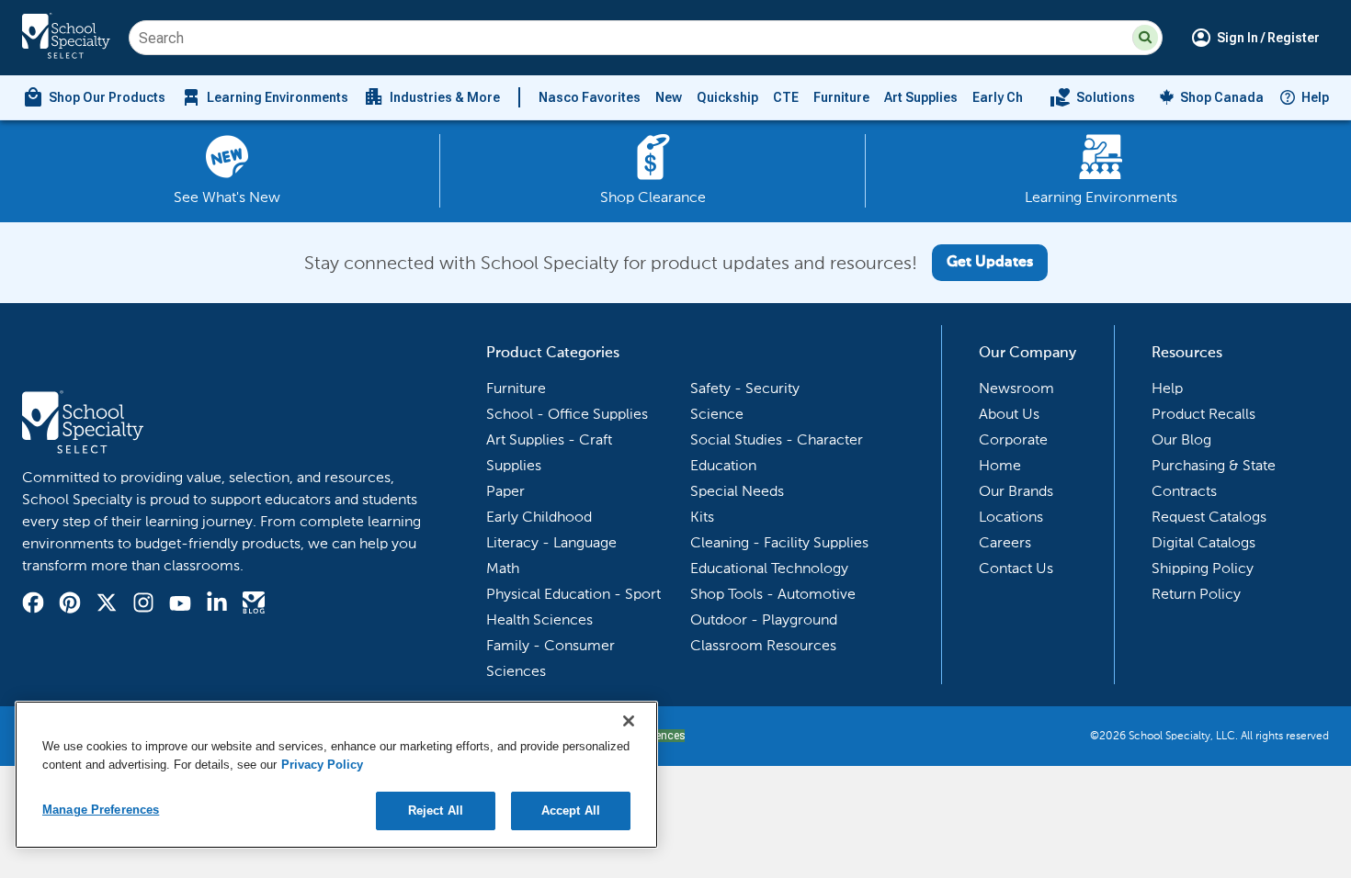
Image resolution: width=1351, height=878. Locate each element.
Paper (505, 491)
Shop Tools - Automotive (773, 593)
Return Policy (1196, 593)
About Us (1009, 413)
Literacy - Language (551, 542)
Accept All (570, 810)
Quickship (727, 97)
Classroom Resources (763, 645)
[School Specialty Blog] (254, 605)
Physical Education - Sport (573, 593)
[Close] (628, 721)
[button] (1145, 38)
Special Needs (737, 491)
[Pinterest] (70, 605)
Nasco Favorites (590, 97)
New (668, 97)
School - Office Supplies (567, 413)
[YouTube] (180, 605)
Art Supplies (921, 97)
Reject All (435, 810)
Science (717, 413)
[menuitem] (93, 97)
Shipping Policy (1203, 568)
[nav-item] (1092, 97)
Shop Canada (1222, 97)
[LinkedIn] (217, 605)
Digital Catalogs (1203, 542)
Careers (1005, 542)
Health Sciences (539, 619)
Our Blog (1181, 439)
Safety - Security (745, 388)
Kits (702, 516)
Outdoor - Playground (763, 619)
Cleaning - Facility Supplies (779, 542)
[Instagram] (143, 605)
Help (1315, 97)
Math (502, 568)
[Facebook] (33, 605)
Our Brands (1016, 491)
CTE (786, 97)
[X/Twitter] (107, 605)
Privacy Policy (322, 764)
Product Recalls (1203, 413)
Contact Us (1016, 568)
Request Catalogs (1209, 516)
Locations (1011, 516)
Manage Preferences (100, 809)
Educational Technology (769, 568)
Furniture (841, 97)
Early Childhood (1021, 97)
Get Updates (990, 262)
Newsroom (1016, 388)
